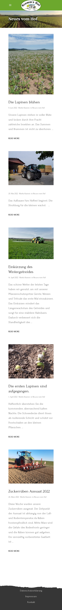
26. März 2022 (13, 497)
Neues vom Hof (38, 108)
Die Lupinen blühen (24, 102)
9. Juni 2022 (12, 108)
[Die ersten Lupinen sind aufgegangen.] (31, 361)
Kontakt (31, 602)
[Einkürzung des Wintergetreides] (31, 243)
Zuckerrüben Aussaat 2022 (29, 491)
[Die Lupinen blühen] (31, 64)
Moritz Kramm (24, 108)
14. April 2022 (13, 277)
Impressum (31, 596)
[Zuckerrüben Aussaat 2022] (31, 467)
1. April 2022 (13, 397)
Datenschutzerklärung (31, 590)
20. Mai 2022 (13, 194)
